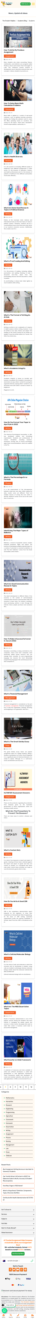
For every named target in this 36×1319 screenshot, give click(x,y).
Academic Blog (22, 21)
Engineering (9, 1109)
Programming (10, 1112)
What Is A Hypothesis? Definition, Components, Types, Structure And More (17, 1192)
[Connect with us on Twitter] (14, 1269)
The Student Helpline (8, 21)
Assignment (9, 56)
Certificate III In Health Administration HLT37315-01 (18, 1199)
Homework (9, 109)
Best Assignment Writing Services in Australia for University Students (18, 1170)
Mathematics (10, 1098)
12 (31, 1087)
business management (12, 705)
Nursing (8, 160)
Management (10, 698)
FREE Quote (25, 4)
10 (20, 1087)
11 (26, 1087)
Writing (8, 214)
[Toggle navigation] (33, 4)
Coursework (9, 1119)
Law (7, 1148)
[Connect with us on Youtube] (18, 1269)
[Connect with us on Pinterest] (25, 1269)
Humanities (9, 1101)
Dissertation (9, 1013)
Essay (7, 745)
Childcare (9, 1156)
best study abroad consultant (25, 1305)
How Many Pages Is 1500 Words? (13, 1186)
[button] (18, 1210)
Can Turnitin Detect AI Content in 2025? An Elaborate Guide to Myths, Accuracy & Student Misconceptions (17, 1179)
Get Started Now (18, 1254)
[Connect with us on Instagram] (21, 1269)
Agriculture (9, 1116)
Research (9, 1105)
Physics (8, 483)
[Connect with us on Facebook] (10, 1269)
